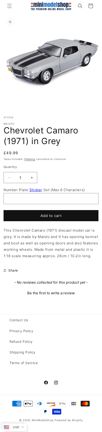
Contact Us (18, 320)
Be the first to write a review (51, 293)
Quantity (10, 167)
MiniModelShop (43, 420)
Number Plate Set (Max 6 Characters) (44, 190)
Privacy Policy (21, 331)
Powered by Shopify (69, 420)
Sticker (35, 190)
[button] (9, 6)
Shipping (29, 159)
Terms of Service (23, 363)
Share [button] (13, 270)
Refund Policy (21, 341)
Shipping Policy (22, 352)
